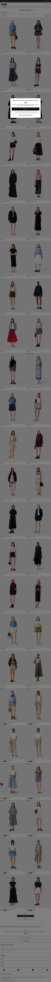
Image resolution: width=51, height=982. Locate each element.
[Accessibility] (2, 784)
